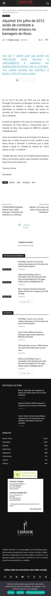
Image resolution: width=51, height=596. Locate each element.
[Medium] (22, 577)
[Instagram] (11, 577)
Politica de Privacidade (35, 592)
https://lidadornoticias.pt (25, 245)
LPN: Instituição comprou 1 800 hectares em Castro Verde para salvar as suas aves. (33, 348)
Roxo (33, 182)
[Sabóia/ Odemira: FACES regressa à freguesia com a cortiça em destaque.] (9, 407)
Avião (19, 182)
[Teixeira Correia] (3, 40)
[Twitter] (17, 46)
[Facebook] (12, 46)
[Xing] (46, 577)
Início (4, 10)
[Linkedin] (28, 46)
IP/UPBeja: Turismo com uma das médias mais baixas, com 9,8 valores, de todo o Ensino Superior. (33, 264)
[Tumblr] (34, 46)
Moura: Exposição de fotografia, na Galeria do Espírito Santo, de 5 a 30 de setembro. (32, 392)
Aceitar (11, 592)
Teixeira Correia (13, 40)
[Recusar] (48, 588)
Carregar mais (25, 302)
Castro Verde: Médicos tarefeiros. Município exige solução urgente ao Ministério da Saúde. (31, 334)
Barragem (26, 182)
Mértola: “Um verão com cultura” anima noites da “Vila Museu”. (39, 209)
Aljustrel (12, 182)
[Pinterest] (23, 46)
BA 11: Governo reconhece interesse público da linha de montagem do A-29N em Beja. (33, 291)
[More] (39, 46)
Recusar (20, 592)
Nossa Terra (11, 10)
